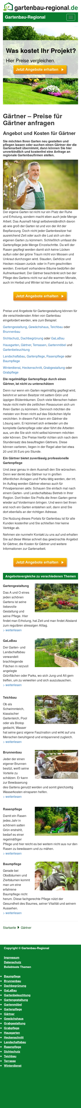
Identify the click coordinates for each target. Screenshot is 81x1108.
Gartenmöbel (57, 345)
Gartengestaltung (15, 327)
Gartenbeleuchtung (16, 349)
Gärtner (26, 345)
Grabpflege (10, 372)
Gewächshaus (39, 327)
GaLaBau (57, 338)
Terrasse (10, 1061)
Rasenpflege (55, 356)
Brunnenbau (11, 331)
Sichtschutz (11, 338)
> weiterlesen (12, 630)
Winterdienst (11, 367)
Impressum (11, 957)
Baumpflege (11, 361)
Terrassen (39, 345)
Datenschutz (12, 962)
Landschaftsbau (14, 356)
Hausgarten (11, 345)
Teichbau (56, 327)
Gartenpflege (36, 356)
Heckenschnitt (32, 367)
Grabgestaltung (54, 367)
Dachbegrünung (32, 338)
